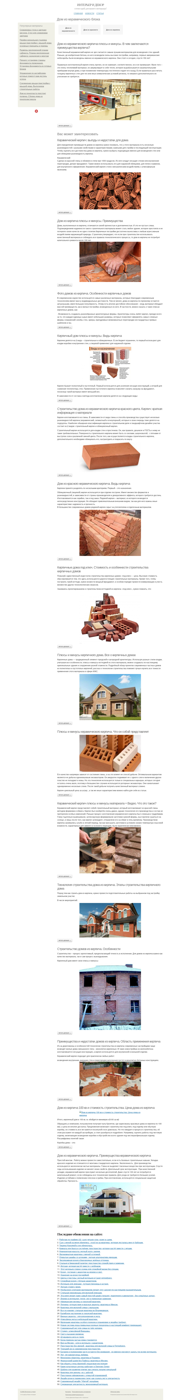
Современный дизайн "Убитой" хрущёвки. (79, 1381)
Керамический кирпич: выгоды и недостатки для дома (92, 140)
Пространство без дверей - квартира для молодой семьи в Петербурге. (93, 1345)
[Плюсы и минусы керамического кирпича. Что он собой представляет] (110, 753)
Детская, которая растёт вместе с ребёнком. (80, 1266)
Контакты (68, 1391)
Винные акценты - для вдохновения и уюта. (80, 1316)
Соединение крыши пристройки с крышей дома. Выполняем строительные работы (35, 86)
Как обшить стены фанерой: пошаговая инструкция (83, 1363)
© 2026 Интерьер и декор (28, 1391)
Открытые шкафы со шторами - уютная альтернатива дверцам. (88, 1257)
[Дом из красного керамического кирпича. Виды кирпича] (110, 533)
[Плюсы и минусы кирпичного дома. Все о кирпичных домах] (110, 697)
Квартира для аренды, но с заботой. (76, 1372)
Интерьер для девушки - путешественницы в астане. (84, 1283)
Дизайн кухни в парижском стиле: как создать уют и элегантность (90, 1378)
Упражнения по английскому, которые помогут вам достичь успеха (33, 76)
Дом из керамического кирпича (68, 30)
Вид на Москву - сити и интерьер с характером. (81, 1342)
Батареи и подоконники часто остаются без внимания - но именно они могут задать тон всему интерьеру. (108, 1351)
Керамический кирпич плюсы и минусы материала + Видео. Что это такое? (106, 803)
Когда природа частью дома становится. (78, 1339)
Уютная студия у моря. (70, 1286)
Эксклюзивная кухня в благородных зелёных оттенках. (84, 1260)
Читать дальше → (65, 125)
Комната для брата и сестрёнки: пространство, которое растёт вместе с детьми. (95, 1248)
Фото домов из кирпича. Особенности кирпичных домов (94, 293)
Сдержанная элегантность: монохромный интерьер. (84, 1384)
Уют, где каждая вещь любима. (74, 1354)
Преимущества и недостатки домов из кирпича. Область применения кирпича (108, 1041)
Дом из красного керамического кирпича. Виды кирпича (93, 483)
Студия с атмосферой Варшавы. (75, 1331)
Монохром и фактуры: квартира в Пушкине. (80, 1357)
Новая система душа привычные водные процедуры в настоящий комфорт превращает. (101, 1325)
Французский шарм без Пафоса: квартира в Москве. (84, 1360)
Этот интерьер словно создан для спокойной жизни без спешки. (89, 1269)
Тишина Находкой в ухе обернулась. (76, 1245)
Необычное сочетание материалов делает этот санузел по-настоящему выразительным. (100, 1289)
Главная (78, 13)
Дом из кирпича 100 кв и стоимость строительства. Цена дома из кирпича (105, 1108)
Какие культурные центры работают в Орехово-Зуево (84, 1366)
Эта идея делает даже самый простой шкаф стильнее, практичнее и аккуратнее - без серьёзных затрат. (107, 1295)
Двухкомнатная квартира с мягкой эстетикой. (79, 1254)
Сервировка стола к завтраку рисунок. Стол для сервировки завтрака (34, 33)
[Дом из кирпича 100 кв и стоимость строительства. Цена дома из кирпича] (110, 1114)
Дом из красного (90, 29)
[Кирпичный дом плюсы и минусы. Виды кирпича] (110, 364)
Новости (89, 13)
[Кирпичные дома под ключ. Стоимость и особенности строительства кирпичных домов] (110, 618)
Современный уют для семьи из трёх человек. (81, 1328)
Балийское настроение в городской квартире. (81, 1313)
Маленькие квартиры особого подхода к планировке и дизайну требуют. (93, 1322)
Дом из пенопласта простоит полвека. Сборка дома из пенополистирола (33, 96)
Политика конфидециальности (74, 1394)
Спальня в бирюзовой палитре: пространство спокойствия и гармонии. (91, 1263)
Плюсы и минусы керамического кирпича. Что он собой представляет (103, 731)
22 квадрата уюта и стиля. (72, 1337)
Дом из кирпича (113, 29)
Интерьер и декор (90, 5)
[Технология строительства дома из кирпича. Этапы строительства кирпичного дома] (110, 920)
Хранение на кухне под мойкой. (74, 1275)
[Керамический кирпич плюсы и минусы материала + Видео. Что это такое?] (110, 850)
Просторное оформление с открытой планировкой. (83, 1375)
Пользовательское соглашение (81, 1391)
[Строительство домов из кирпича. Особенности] (110, 996)
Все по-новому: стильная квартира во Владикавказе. (84, 1310)
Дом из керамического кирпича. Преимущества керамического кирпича (104, 1155)
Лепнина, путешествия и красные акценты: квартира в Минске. (89, 1304)
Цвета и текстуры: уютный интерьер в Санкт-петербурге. (86, 1277)
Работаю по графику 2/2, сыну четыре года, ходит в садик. (85, 1239)
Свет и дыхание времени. (72, 1334)
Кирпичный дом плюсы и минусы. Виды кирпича (89, 336)
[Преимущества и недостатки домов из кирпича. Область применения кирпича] (110, 1079)
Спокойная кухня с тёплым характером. (78, 1280)
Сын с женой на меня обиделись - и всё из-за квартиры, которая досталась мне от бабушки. (101, 1242)
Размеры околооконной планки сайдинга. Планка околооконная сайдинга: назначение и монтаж (34, 53)
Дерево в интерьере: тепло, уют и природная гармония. (85, 1298)
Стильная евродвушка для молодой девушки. (81, 1292)
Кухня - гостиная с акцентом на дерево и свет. (81, 1272)
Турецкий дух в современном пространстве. (80, 1348)
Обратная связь (115, 1391)
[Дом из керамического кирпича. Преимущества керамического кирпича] (110, 1202)
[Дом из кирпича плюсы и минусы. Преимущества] (110, 262)
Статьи (100, 13)
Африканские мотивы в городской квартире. (80, 1301)
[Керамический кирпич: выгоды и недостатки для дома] (110, 190)
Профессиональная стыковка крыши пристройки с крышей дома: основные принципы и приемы (36, 43)
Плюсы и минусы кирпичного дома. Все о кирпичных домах (96, 655)
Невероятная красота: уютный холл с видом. (79, 1251)
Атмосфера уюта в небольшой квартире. (79, 1319)
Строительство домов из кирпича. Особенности (88, 949)
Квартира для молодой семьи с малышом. (79, 1307)
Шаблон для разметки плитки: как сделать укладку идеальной (88, 1369)
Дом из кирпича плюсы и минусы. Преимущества (90, 221)
